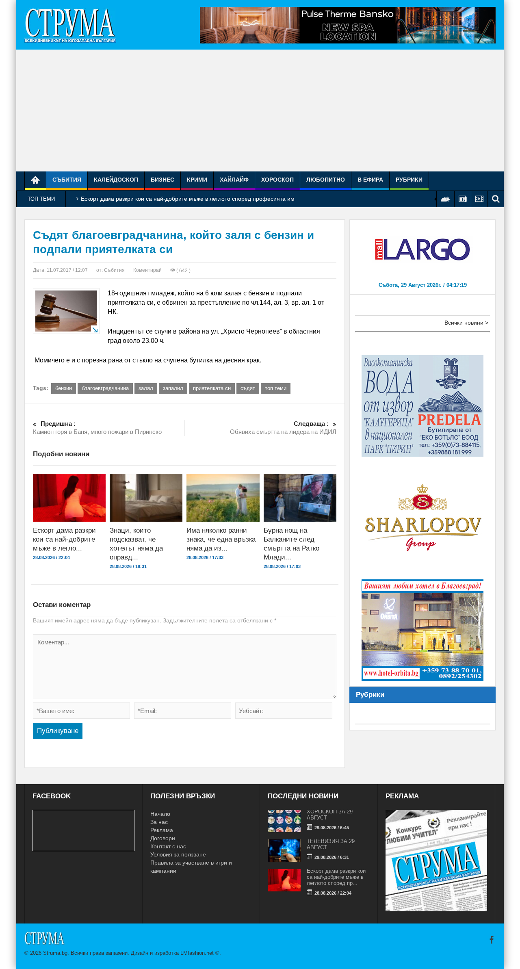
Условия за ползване (178, 854)
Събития (66, 179)
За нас (159, 822)
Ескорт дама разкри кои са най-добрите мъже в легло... (64, 539)
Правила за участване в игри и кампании (191, 866)
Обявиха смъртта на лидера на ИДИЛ (283, 427)
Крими (197, 179)
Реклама (161, 830)
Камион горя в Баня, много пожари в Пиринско (97, 427)
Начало (160, 814)
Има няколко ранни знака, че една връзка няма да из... (221, 539)
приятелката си (212, 388)
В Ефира (370, 179)
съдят (247, 388)
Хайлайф (234, 179)
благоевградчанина (105, 388)
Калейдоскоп (116, 179)
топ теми (275, 388)
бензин (63, 388)
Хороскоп (277, 179)
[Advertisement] (260, 110)
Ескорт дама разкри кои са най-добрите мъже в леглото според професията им (188, 198)
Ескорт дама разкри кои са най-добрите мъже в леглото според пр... (336, 877)
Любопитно (325, 179)
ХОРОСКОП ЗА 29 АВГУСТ (330, 815)
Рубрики (409, 179)
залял (146, 388)
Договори (162, 838)
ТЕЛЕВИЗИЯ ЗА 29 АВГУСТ (331, 844)
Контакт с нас (168, 846)
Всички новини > (466, 322)
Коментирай (147, 270)
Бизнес (162, 179)
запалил (173, 388)
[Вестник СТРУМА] (70, 25)
